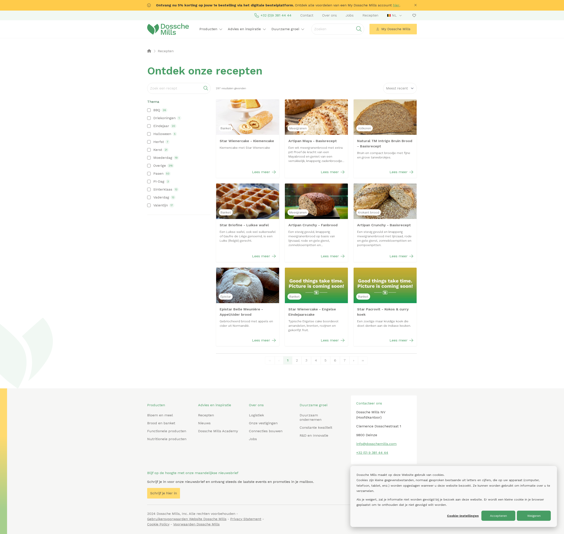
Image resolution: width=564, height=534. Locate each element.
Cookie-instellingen (463, 515)
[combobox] (395, 15)
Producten (156, 405)
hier (396, 5)
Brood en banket (161, 423)
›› (363, 360)
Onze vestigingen (263, 423)
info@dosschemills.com (376, 444)
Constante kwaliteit (316, 427)
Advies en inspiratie (214, 405)
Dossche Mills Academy (218, 431)
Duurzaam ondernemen (310, 417)
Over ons (329, 15)
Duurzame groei (313, 405)
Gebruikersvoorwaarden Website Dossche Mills (186, 519)
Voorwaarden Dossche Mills (196, 524)
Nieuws (204, 423)
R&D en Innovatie (314, 435)
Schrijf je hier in (163, 493)
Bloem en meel (160, 415)
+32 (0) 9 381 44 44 (372, 453)
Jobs (350, 15)
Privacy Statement (245, 519)
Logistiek (256, 415)
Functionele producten (166, 431)
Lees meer (261, 172)
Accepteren (498, 515)
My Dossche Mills (395, 29)
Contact (306, 15)
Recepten (370, 15)
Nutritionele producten (166, 439)
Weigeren (534, 515)
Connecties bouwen (265, 431)
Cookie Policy (158, 524)
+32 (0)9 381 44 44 (276, 15)
